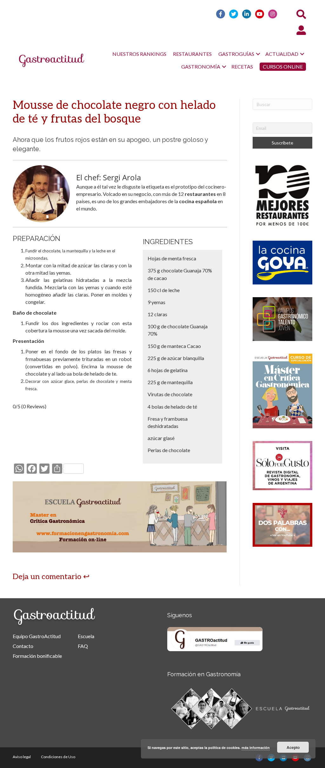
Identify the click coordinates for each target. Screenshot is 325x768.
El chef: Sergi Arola (108, 177)
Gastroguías (236, 54)
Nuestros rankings (139, 54)
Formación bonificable (37, 656)
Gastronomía (200, 66)
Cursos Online (283, 66)
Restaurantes (192, 54)
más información (256, 747)
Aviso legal (22, 756)
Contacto (23, 646)
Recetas (242, 66)
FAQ (83, 646)
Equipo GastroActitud (37, 636)
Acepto (293, 747)
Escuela (86, 636)
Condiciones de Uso (58, 756)
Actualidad (281, 54)
